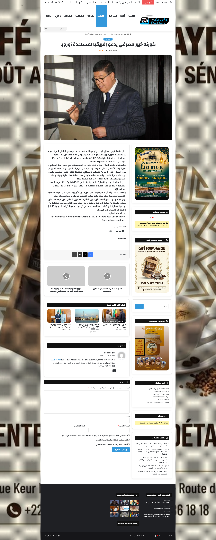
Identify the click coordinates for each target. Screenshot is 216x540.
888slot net (109, 353)
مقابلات (79, 15)
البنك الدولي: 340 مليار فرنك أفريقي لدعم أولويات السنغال (60, 325)
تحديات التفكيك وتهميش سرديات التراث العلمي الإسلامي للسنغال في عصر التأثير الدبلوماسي (153, 460)
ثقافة (90, 15)
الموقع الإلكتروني (79, 426)
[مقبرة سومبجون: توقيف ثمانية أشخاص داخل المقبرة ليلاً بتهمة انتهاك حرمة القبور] (124, 514)
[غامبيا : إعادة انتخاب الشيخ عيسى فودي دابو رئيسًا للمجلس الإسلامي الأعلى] (134, 502)
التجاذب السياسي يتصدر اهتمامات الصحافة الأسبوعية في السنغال (152, 472)
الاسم (127, 416)
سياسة (113, 15)
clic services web (164, 535)
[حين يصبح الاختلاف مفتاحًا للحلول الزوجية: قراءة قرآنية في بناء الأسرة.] (134, 508)
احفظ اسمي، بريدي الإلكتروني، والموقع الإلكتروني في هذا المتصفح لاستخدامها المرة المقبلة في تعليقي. (94, 435)
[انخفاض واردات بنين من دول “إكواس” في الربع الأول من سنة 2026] (87, 316)
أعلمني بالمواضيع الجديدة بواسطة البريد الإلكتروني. (112, 444)
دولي (58, 15)
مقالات (68, 15)
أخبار (122, 15)
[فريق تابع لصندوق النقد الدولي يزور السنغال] (114, 316)
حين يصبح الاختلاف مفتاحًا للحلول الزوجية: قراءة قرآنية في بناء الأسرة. (153, 467)
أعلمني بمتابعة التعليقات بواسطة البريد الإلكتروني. (112, 440)
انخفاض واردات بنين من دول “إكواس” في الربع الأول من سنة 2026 (88, 327)
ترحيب (131, 15)
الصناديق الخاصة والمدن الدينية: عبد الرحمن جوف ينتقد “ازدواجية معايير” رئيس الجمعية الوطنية (152, 451)
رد (114, 370)
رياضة (48, 15)
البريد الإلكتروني (124, 426)
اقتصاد (101, 15)
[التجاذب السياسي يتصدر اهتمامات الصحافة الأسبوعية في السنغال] (124, 508)
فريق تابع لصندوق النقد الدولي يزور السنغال (114, 325)
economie (118, 34)
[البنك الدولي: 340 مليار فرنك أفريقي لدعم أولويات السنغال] (59, 316)
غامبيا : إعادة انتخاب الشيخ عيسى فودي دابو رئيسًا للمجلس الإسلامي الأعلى (151, 444)
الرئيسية (126, 34)
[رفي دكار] (155, 19)
